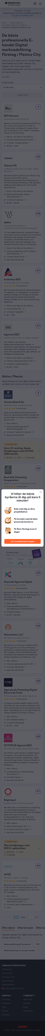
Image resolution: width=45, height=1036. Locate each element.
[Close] (41, 492)
